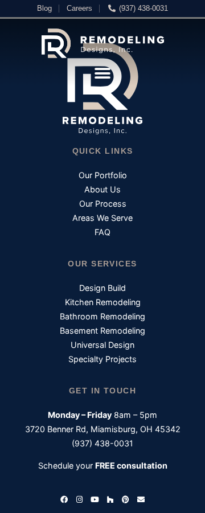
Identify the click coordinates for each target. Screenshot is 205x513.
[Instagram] (79, 500)
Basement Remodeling (102, 330)
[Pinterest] (125, 500)
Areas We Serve (102, 218)
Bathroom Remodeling (102, 316)
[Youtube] (95, 500)
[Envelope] (141, 500)
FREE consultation (131, 465)
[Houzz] (110, 500)
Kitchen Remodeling (103, 302)
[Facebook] (64, 500)
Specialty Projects (102, 359)
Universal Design (102, 345)
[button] (103, 73)
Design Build (102, 288)
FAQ (102, 232)
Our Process (102, 203)
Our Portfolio (103, 175)
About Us (102, 189)
